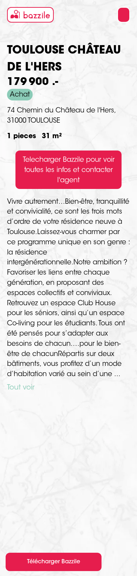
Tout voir (20, 387)
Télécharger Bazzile (53, 562)
